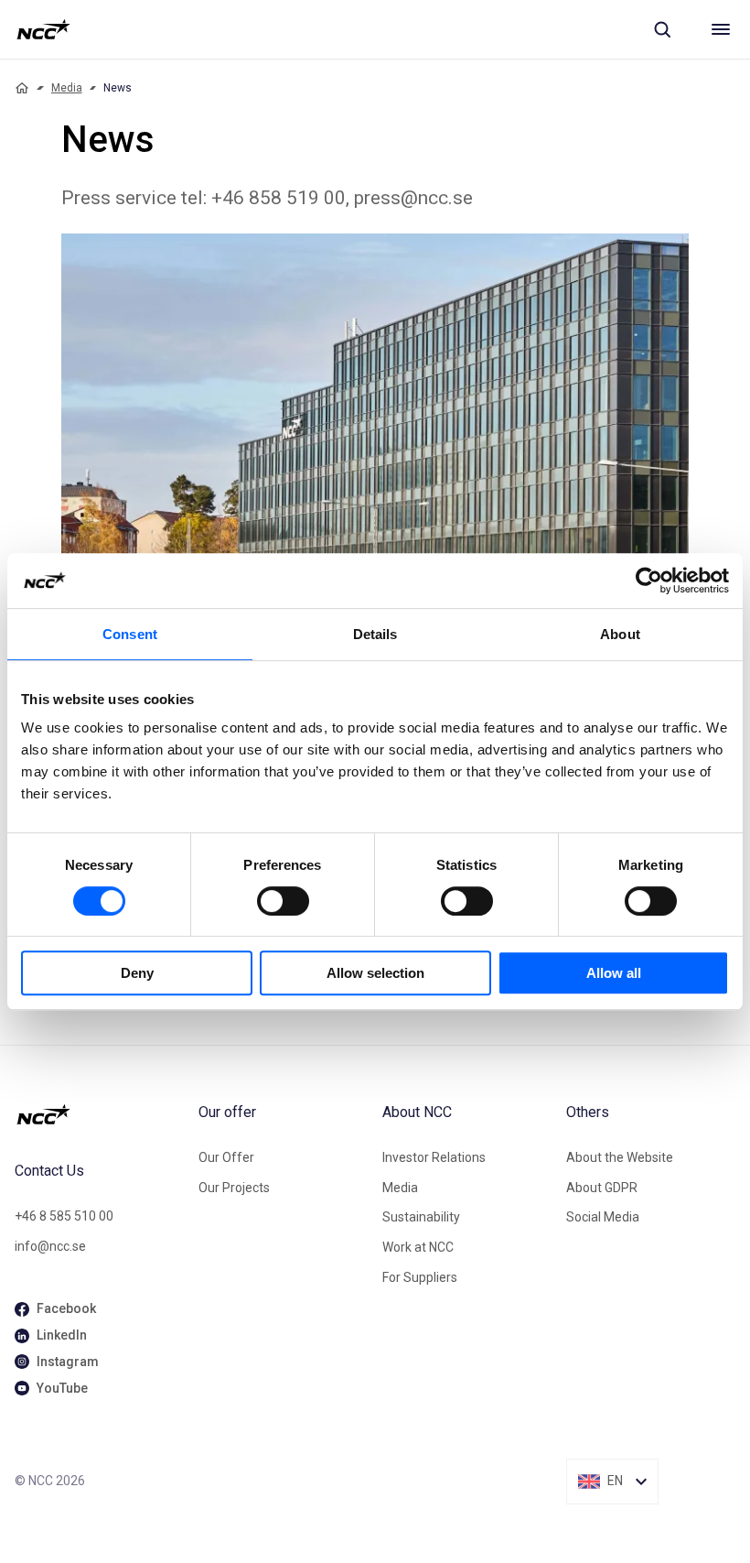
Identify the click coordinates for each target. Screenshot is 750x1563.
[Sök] (662, 29)
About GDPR (602, 1187)
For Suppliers (419, 1277)
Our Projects (234, 1187)
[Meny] (720, 29)
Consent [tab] (129, 634)
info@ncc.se (50, 1246)
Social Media (602, 1217)
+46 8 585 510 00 (64, 1216)
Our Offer (226, 1157)
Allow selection (375, 973)
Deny (137, 973)
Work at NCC (418, 1247)
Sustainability (421, 1217)
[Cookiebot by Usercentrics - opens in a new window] (649, 580)
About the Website (619, 1157)
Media (66, 87)
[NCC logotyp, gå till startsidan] (43, 29)
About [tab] (620, 634)
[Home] (22, 88)
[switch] (283, 901)
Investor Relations (434, 1157)
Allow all (613, 973)
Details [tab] (375, 634)
